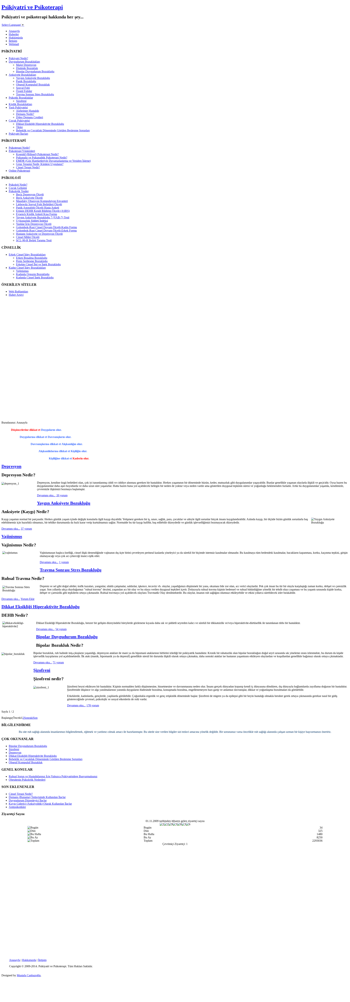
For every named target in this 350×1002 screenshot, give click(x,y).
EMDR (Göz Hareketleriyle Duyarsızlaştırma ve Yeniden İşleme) (53, 160)
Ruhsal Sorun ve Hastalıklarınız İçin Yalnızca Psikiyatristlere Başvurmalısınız (53, 776)
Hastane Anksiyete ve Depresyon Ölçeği (39, 233)
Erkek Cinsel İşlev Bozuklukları (27, 254)
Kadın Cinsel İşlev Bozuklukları (27, 267)
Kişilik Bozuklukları (20, 104)
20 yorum (61, 495)
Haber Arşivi (16, 294)
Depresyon (11, 466)
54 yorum (61, 629)
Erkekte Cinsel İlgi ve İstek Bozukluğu (38, 264)
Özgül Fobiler (24, 91)
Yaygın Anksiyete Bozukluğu (33, 78)
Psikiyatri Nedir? (18, 58)
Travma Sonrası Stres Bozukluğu (35, 94)
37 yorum (26, 528)
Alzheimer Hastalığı (27, 110)
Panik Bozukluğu (26, 81)
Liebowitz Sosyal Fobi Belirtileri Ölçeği (39, 204)
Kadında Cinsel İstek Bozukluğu (35, 277)
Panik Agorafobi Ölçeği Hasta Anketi (37, 207)
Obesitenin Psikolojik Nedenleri (27, 779)
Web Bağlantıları (18, 291)
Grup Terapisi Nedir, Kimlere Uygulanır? (39, 164)
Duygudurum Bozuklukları (24, 61)
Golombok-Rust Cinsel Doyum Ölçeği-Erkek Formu (46, 230)
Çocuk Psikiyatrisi (19, 120)
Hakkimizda (16, 37)
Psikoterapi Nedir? (19, 147)
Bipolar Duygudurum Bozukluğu (35, 71)
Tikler (19, 127)
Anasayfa (14, 31)
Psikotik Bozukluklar (21, 97)
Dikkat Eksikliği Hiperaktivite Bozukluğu (40, 123)
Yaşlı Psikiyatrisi (18, 107)
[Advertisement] (16, 354)
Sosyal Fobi (23, 87)
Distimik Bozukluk (27, 68)
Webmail (14, 44)
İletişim (13, 40)
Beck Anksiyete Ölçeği (29, 197)
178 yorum (92, 705)
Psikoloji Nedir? (18, 184)
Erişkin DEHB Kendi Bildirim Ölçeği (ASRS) (43, 210)
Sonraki (28, 717)
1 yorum (64, 562)
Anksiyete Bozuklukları (22, 74)
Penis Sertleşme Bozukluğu (32, 261)
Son (35, 717)
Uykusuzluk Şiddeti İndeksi (32, 220)
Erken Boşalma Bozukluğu (31, 257)
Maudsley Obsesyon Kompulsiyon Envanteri (42, 201)
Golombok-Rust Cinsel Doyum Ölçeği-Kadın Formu (46, 227)
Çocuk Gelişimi (18, 187)
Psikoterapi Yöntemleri (22, 151)
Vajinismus (22, 270)
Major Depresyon (26, 64)
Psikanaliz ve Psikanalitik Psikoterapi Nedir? (41, 157)
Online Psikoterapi (19, 170)
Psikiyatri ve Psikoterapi (32, 7)
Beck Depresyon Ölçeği (30, 194)
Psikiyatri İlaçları (18, 133)
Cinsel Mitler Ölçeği (27, 237)
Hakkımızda (29, 960)
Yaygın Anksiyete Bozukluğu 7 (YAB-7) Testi (42, 217)
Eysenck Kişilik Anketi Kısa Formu (36, 214)
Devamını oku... (46, 495)
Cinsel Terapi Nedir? (28, 167)
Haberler (14, 34)
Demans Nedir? (25, 114)
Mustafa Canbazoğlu (29, 975)
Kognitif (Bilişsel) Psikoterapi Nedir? (37, 154)
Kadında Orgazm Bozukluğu (32, 274)
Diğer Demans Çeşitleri (29, 117)
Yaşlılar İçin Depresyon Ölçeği (33, 224)
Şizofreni (21, 100)
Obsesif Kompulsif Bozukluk (33, 84)
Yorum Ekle (27, 598)
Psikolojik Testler (19, 191)
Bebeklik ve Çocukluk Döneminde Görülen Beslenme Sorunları (53, 130)
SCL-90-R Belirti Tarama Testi (34, 240)
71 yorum (58, 662)
